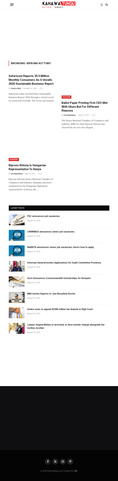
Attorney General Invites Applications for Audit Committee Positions (64, 262)
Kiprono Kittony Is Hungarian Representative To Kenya (27, 167)
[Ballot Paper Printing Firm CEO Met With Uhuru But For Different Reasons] (85, 85)
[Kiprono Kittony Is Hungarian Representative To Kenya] (32, 147)
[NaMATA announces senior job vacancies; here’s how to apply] (17, 250)
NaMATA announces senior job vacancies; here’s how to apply (60, 247)
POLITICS (66, 97)
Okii (75, 471)
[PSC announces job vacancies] (17, 219)
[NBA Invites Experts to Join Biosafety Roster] (17, 297)
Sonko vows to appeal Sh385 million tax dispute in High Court (60, 309)
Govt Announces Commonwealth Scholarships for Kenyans (59, 278)
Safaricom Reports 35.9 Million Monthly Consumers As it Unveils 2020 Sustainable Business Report (31, 79)
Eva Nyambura (70, 115)
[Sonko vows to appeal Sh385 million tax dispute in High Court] (17, 312)
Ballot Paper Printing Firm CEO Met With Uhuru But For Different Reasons (84, 106)
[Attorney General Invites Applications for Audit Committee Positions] (17, 266)
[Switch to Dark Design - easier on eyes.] (102, 4)
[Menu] (12, 4)
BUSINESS (14, 159)
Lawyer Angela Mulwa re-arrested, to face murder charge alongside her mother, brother (66, 326)
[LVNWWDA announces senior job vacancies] (17, 235)
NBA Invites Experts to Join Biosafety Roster (51, 293)
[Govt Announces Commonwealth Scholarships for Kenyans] (17, 281)
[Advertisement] (59, 34)
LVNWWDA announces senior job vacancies (50, 231)
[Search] (106, 4)
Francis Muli (16, 88)
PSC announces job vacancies (43, 216)
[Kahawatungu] (59, 4)
